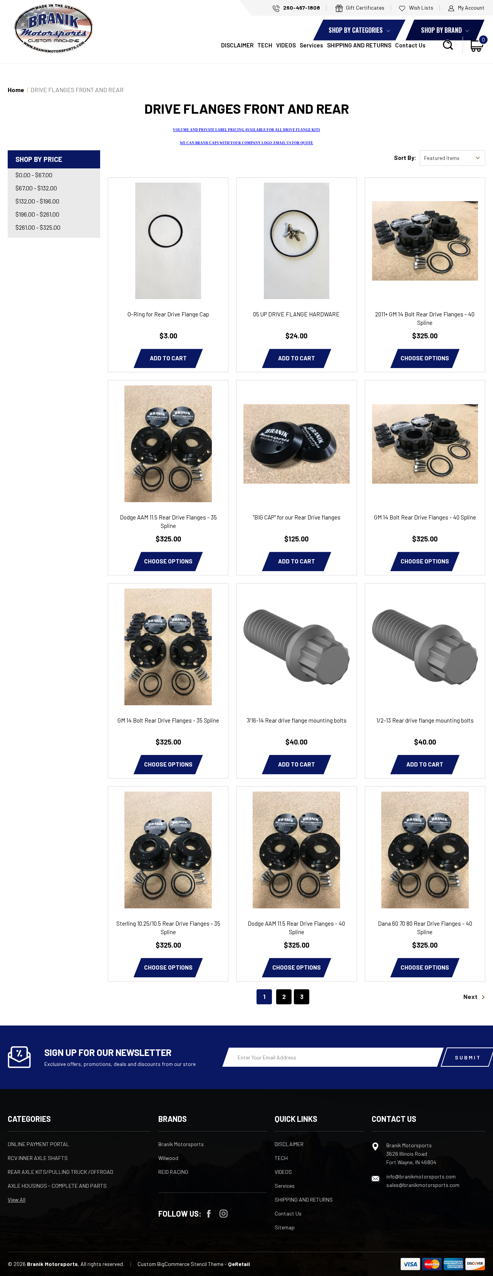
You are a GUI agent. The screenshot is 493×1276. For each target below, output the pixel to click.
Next (471, 996)
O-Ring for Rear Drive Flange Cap (168, 314)
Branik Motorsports (181, 1144)
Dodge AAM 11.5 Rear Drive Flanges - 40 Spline (296, 927)
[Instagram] (224, 1213)
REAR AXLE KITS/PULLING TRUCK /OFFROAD (60, 1171)
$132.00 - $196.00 (37, 201)
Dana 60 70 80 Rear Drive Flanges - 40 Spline (425, 927)
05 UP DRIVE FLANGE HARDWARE (296, 314)
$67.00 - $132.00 (36, 188)
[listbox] (452, 158)
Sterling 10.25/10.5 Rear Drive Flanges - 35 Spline (168, 927)
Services (311, 45)
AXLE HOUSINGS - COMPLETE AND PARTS (57, 1185)
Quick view (168, 230)
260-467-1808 (301, 7)
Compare (165, 251)
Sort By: (405, 157)
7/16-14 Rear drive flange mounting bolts (296, 720)
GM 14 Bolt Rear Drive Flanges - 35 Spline (168, 720)
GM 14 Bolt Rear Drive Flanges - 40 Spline (425, 517)
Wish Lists (420, 7)
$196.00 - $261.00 (37, 214)
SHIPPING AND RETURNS (359, 45)
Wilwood (168, 1158)
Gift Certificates (364, 7)
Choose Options (425, 358)
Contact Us (410, 45)
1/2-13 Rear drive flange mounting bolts (425, 720)
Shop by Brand (442, 30)
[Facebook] (209, 1213)
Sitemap (285, 1227)
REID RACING (173, 1171)
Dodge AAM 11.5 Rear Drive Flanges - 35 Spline (168, 521)
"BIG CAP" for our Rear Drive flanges (296, 517)
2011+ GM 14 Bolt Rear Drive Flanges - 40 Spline (425, 318)
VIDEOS (286, 45)
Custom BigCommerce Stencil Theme (180, 1264)
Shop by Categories (356, 30)
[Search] (448, 45)
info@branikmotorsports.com (421, 1176)
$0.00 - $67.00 (33, 174)
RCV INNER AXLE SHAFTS (38, 1158)
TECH (264, 45)
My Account (471, 7)
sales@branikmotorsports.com (422, 1185)
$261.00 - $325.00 (37, 227)
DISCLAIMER (237, 45)
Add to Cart (168, 358)
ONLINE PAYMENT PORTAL (38, 1144)
